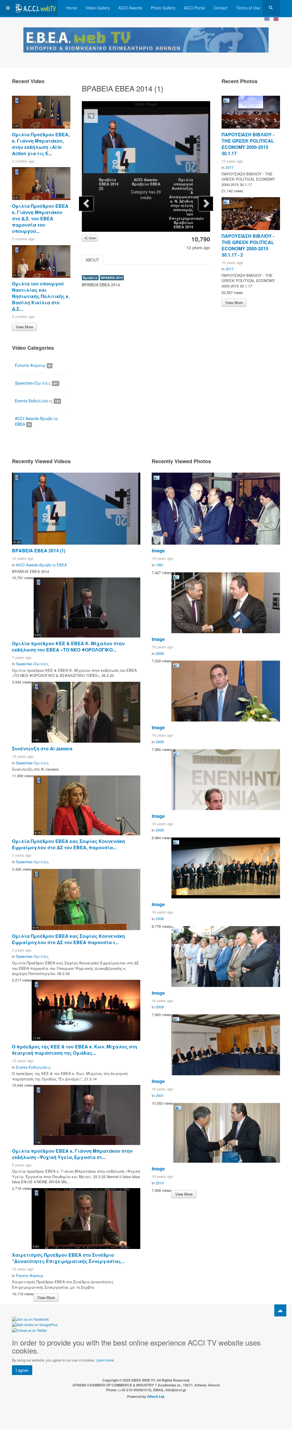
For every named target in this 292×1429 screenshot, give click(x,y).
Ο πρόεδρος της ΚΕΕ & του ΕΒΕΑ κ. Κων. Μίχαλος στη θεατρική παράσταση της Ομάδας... (74, 1049)
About (92, 260)
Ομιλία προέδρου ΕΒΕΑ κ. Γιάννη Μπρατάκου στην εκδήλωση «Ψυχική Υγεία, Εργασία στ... (72, 1154)
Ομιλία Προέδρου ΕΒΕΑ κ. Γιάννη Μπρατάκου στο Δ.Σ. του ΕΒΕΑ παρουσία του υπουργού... (40, 218)
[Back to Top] (280, 1310)
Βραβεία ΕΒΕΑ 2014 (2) (108, 184)
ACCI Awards (130, 8)
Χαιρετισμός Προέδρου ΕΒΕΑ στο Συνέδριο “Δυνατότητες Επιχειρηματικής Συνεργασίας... (68, 1258)
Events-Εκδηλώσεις (37, 400)
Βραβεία (90, 277)
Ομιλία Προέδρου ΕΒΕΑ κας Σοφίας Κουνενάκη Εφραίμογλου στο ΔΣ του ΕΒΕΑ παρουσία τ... (68, 939)
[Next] (206, 204)
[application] (146, 143)
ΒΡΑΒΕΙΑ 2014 (112, 277)
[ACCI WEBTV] (35, 8)
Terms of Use (248, 8)
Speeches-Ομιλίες (36, 383)
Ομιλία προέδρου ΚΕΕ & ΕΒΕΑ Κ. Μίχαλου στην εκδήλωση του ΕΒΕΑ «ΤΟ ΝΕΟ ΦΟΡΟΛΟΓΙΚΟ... (68, 646)
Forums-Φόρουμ (33, 365)
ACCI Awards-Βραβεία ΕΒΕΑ (146, 182)
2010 (160, 1183)
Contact (221, 8)
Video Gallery (98, 8)
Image (158, 550)
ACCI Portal (194, 8)
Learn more (105, 1360)
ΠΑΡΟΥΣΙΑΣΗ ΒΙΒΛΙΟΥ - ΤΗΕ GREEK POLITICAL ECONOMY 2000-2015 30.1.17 (248, 144)
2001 (160, 1095)
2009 (160, 741)
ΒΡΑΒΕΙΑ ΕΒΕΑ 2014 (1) (38, 550)
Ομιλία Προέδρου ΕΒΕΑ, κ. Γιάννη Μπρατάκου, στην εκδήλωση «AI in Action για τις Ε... (41, 144)
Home (71, 8)
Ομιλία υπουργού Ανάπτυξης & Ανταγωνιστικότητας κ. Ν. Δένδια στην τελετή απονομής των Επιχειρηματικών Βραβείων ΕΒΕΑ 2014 (189, 203)
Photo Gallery (163, 8)
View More (24, 326)
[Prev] (86, 204)
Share (92, 238)
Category (139, 192)
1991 (160, 564)
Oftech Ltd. (156, 1396)
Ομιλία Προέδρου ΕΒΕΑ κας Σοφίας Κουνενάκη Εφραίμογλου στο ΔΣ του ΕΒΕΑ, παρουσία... (68, 844)
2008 (160, 653)
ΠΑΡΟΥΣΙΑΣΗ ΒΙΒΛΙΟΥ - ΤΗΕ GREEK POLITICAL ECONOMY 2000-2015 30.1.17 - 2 (248, 245)
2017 (230, 167)
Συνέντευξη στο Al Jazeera (42, 748)
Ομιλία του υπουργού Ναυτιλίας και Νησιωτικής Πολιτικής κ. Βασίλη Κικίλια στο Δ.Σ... (41, 296)
